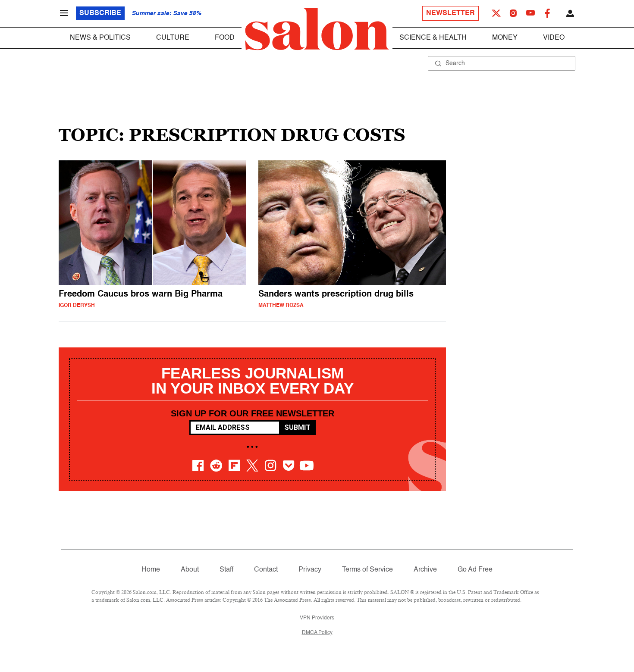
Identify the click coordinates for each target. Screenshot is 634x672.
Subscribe (100, 13)
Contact (266, 569)
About (190, 569)
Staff (226, 569)
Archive (425, 569)
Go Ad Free (475, 569)
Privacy (309, 569)
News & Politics (100, 37)
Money (505, 37)
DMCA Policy (317, 632)
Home (150, 569)
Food (225, 37)
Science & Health (433, 37)
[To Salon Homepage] (317, 29)
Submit (297, 427)
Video (554, 37)
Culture (172, 37)
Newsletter (450, 13)
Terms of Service (367, 569)
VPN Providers (317, 618)
